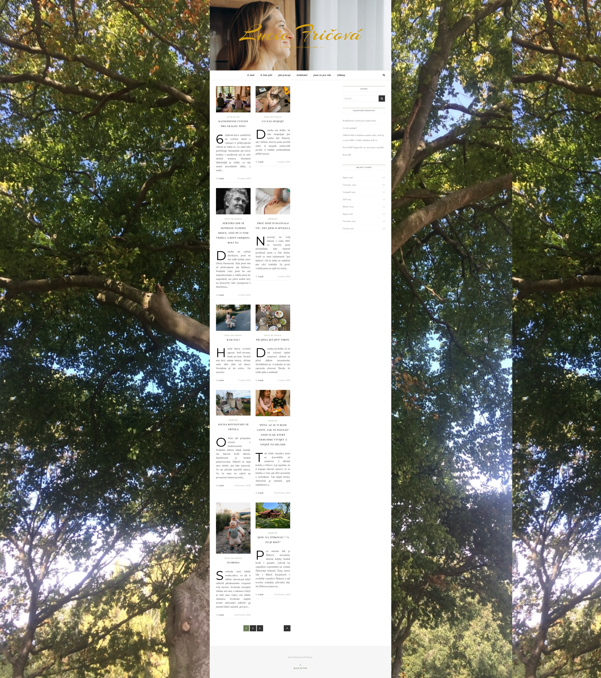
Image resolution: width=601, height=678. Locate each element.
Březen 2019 (348, 206)
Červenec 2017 (349, 221)
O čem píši (266, 75)
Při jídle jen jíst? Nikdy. (273, 339)
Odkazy (341, 75)
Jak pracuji (284, 75)
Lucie (221, 178)
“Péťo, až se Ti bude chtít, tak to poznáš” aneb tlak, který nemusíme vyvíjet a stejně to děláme (273, 435)
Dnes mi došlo (272, 117)
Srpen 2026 (348, 177)
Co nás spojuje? (273, 121)
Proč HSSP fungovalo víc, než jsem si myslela (363, 147)
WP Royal (307, 657)
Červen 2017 (348, 228)
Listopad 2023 (349, 192)
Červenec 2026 (349, 184)
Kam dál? (233, 339)
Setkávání (302, 75)
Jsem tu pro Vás (322, 75)
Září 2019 (347, 199)
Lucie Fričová (300, 33)
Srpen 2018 (348, 213)
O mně (250, 75)
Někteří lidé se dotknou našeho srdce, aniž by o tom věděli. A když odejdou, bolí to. (233, 233)
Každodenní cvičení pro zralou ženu (359, 120)
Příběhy (273, 219)
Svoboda (233, 562)
